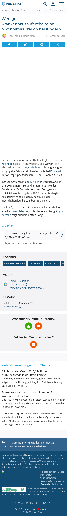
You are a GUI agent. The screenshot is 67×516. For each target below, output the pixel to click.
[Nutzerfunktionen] (53, 4)
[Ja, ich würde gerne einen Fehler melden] (33, 344)
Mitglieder (33, 442)
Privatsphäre (48, 502)
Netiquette (47, 442)
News (5, 10)
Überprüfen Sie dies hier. (51, 483)
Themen (15, 10)
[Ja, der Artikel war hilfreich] (28, 326)
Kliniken (34, 182)
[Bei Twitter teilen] (25, 44)
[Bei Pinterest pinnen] (41, 44)
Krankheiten (51, 263)
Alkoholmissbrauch (38, 10)
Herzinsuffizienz (16, 211)
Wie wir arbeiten (36, 446)
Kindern (55, 171)
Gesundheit (35, 263)
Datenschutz (32, 502)
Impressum (18, 502)
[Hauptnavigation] (61, 4)
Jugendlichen (32, 167)
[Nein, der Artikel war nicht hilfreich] (38, 326)
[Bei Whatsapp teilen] (58, 44)
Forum (6, 442)
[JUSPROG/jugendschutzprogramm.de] (14, 489)
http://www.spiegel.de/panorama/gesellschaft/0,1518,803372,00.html (32, 235)
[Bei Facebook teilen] (9, 44)
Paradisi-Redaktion (19, 280)
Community (19, 442)
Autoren (20, 446)
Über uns (7, 446)
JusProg (43, 494)
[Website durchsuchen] (45, 4)
